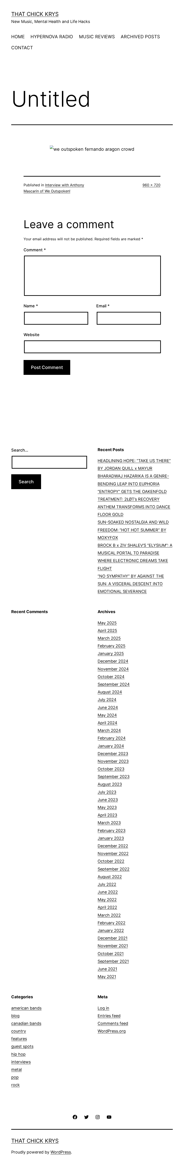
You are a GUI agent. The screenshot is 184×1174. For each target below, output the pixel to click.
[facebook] (75, 1117)
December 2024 (113, 661)
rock (15, 1084)
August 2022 (110, 876)
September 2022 (113, 869)
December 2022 (113, 845)
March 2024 (109, 730)
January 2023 (111, 838)
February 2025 (111, 645)
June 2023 (108, 799)
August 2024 (110, 692)
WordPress (60, 1152)
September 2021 (113, 961)
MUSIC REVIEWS (97, 36)
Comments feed (113, 1023)
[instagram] (97, 1117)
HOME (18, 36)
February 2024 (112, 738)
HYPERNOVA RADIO (52, 36)
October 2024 (111, 676)
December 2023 (113, 753)
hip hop (18, 1054)
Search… (19, 450)
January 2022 (111, 930)
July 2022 (107, 884)
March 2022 (109, 915)
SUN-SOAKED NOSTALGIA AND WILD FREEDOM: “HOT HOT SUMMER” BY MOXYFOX (133, 530)
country (18, 1031)
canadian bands (26, 1023)
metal (16, 1069)
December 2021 (112, 938)
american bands (26, 1008)
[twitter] (86, 1117)
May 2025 (107, 623)
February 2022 (111, 922)
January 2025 (111, 653)
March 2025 (109, 638)
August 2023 (110, 784)
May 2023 (107, 807)
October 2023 (111, 769)
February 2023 (111, 830)
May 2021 (107, 976)
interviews (21, 1061)
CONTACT (22, 47)
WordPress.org (112, 1031)
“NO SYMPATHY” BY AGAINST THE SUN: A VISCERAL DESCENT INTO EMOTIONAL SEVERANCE (131, 584)
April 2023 (107, 815)
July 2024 (107, 699)
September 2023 (113, 776)
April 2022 (107, 907)
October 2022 (111, 861)
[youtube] (108, 1117)
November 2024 (113, 669)
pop (15, 1077)
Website (31, 334)
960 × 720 (151, 185)
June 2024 (108, 707)
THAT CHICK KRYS (35, 14)
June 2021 (107, 969)
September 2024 (114, 684)
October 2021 (111, 953)
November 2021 (113, 945)
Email (103, 306)
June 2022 (108, 892)
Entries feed (109, 1015)
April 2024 (107, 722)
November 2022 (113, 853)
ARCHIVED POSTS (140, 36)
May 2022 (107, 899)
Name (31, 306)
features (19, 1038)
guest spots (22, 1046)
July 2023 (107, 792)
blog (15, 1015)
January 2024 (111, 746)
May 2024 (107, 715)
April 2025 (107, 630)
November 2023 (113, 761)
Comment (35, 249)
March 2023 (109, 822)
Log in (103, 1008)
